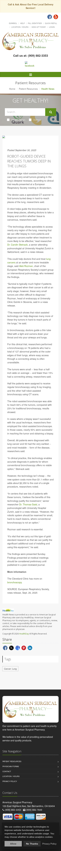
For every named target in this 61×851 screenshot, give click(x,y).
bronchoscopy (14, 582)
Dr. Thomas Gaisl (28, 504)
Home (12, 88)
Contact (6, 771)
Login (52, 27)
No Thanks (32, 843)
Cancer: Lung (10, 668)
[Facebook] (49, 17)
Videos (37, 119)
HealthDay (24, 633)
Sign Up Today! (39, 27)
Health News (18, 119)
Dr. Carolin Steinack (17, 244)
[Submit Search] (50, 112)
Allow (13, 843)
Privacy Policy (9, 781)
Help (22, 23)
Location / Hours (19, 27)
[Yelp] (56, 17)
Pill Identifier (35, 23)
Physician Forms (10, 766)
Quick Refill (51, 23)
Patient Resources (28, 88)
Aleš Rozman (26, 266)
